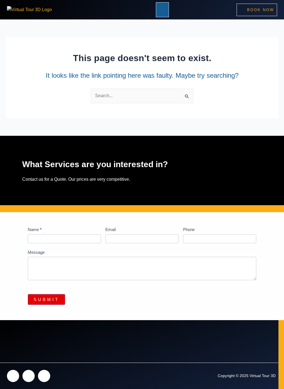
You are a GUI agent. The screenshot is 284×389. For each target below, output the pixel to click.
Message (36, 252)
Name (35, 229)
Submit (46, 299)
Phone (189, 229)
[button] (162, 9)
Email (110, 229)
